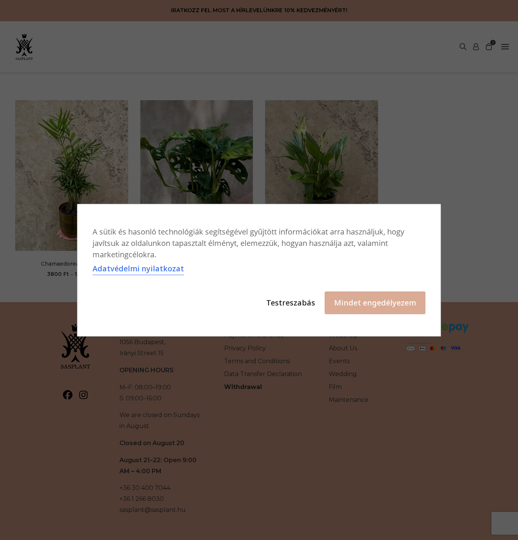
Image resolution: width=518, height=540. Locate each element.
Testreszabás (290, 303)
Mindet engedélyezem (375, 303)
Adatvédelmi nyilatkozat (138, 268)
